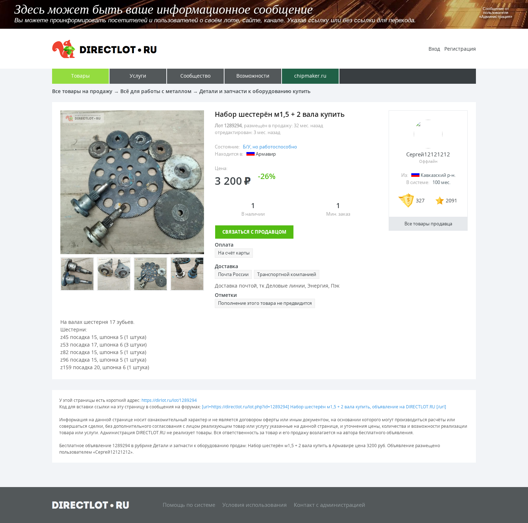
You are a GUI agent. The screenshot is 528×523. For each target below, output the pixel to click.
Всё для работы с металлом (155, 91)
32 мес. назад (308, 125)
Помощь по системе (189, 504)
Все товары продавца (428, 223)
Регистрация (460, 48)
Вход (434, 48)
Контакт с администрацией (329, 504)
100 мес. (441, 182)
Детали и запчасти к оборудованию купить (254, 91)
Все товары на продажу (82, 91)
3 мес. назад (267, 132)
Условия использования (254, 504)
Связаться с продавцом (254, 232)
